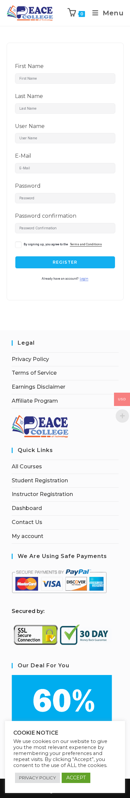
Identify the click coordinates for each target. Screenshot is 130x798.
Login (84, 278)
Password (28, 186)
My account (27, 536)
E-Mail (23, 156)
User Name (30, 126)
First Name (29, 66)
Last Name (29, 96)
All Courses (27, 466)
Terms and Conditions (86, 244)
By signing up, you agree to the (63, 244)
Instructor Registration (42, 494)
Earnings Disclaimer (38, 387)
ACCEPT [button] (76, 778)
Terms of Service (34, 373)
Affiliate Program (35, 401)
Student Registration (40, 480)
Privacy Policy (30, 359)
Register (65, 262)
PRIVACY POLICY (37, 777)
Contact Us (27, 522)
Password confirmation (45, 216)
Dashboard (27, 508)
